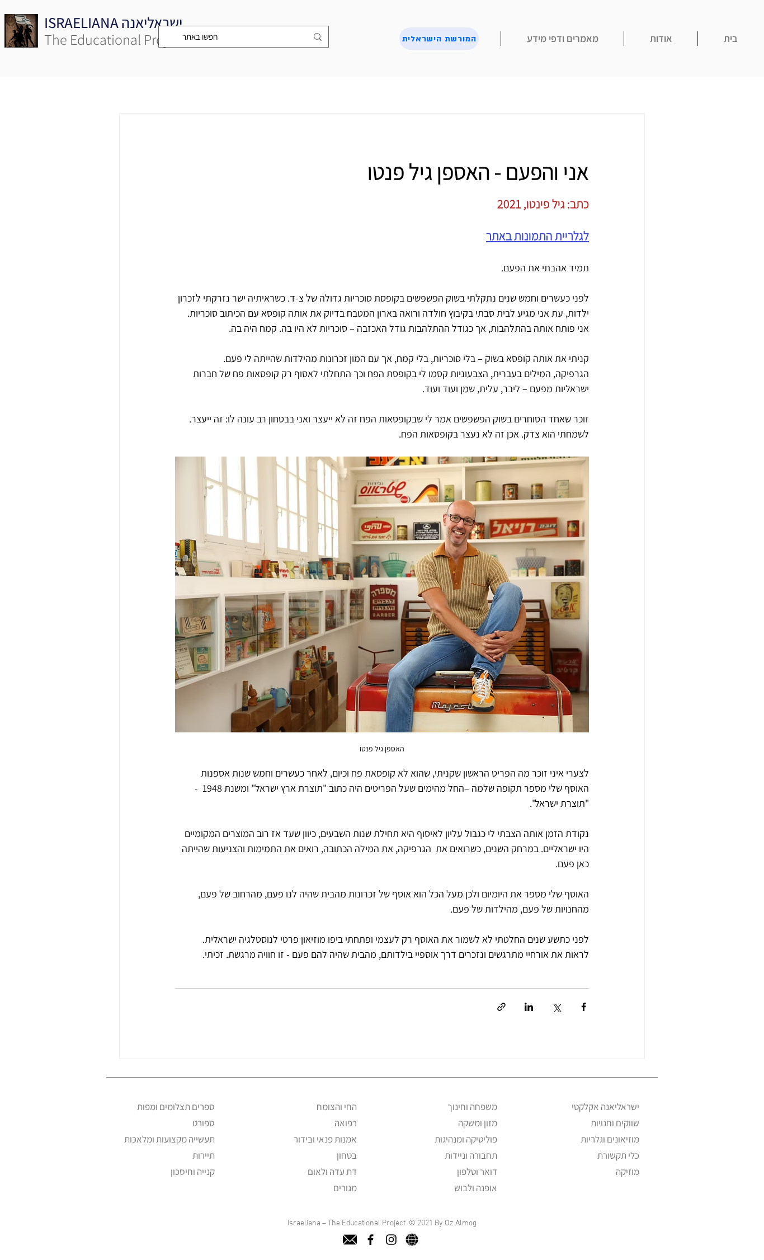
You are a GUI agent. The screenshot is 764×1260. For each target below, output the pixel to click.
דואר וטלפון (477, 1171)
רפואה (345, 1123)
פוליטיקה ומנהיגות (466, 1139)
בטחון (347, 1155)
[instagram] (391, 1240)
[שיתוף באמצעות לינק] (501, 1007)
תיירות (203, 1155)
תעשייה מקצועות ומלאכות (169, 1139)
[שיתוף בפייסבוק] (583, 1007)
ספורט (203, 1123)
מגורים (345, 1188)
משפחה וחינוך (472, 1107)
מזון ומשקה (477, 1123)
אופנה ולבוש (475, 1188)
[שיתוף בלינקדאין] (529, 1007)
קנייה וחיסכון (193, 1171)
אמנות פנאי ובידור (325, 1139)
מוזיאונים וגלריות (610, 1139)
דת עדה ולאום (332, 1171)
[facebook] (371, 1240)
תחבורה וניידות (471, 1155)
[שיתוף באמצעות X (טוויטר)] (556, 1007)
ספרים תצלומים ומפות (176, 1107)
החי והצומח (337, 1107)
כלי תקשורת (618, 1155)
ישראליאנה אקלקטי (605, 1107)
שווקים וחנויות (615, 1123)
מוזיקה (627, 1171)
